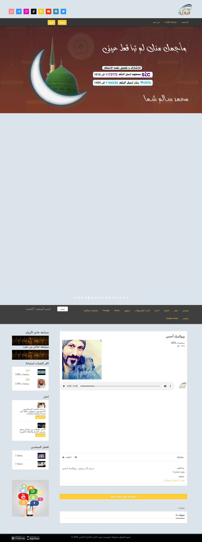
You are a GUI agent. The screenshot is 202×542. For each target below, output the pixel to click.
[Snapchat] (41, 11)
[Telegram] (19, 11)
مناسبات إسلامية (91, 310)
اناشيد (166, 310)
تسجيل (62, 22)
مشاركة (180, 457)
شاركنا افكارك (170, 22)
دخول (51, 22)
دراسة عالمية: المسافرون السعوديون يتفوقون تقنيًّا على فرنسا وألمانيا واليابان (32, 411)
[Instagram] (26, 11)
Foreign (106, 310)
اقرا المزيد (40, 417)
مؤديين (186, 310)
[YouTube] (48, 11)
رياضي (186, 318)
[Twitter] (63, 11)
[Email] (11, 11)
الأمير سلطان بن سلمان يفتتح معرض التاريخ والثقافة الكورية (32, 430)
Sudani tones (172, 318)
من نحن (156, 22)
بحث (62, 309)
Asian (116, 310)
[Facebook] (56, 11)
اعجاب (68, 457)
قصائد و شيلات (170, 480)
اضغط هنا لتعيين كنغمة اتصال (123, 496)
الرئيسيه (185, 22)
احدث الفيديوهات (142, 310)
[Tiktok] (33, 11)
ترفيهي (127, 310)
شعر (176, 310)
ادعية (157, 310)
